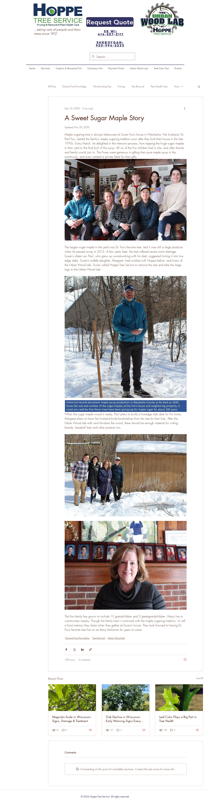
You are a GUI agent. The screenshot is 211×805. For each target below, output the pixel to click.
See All (199, 678)
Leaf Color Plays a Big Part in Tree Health (178, 719)
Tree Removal (138, 86)
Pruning (121, 86)
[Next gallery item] (183, 337)
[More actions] (185, 108)
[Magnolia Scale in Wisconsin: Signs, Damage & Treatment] (72, 697)
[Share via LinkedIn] (82, 649)
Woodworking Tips (102, 86)
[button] (198, 86)
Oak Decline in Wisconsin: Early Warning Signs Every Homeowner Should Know (123, 719)
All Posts (52, 86)
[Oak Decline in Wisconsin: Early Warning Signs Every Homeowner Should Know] (126, 697)
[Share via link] (90, 649)
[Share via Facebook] (66, 649)
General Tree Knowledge (74, 86)
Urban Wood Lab (116, 637)
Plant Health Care (159, 86)
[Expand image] (126, 337)
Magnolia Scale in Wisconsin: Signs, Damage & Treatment (71, 719)
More (177, 86)
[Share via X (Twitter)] (74, 649)
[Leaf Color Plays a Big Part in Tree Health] (179, 697)
